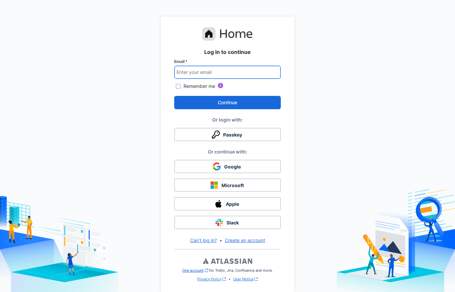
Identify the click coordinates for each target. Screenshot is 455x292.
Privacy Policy (209, 279)
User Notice (243, 279)
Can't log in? (203, 240)
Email (181, 61)
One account (195, 270)
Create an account (245, 240)
